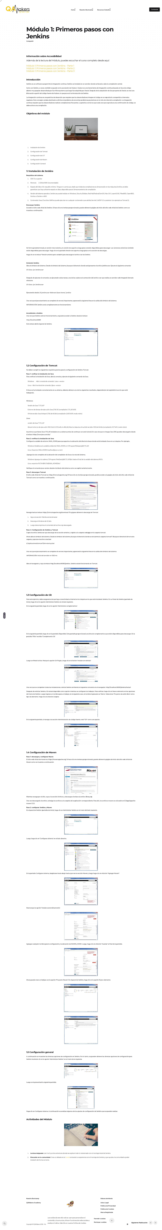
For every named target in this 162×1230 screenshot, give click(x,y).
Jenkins (49, 208)
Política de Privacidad (108, 1206)
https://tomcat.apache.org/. (58, 475)
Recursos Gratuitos (104, 10)
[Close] (111, 1220)
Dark (4, 616)
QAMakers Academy (33, 1202)
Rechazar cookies (100, 1222)
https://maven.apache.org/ (57, 759)
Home (73, 10)
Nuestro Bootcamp (86, 10)
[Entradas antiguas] (155, 1223)
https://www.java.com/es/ (41, 434)
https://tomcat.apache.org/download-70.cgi (58, 512)
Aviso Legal (105, 1202)
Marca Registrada (107, 1212)
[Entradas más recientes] (151, 1223)
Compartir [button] (29, 41)
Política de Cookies (107, 1209)
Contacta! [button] (154, 9)
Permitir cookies (100, 1218)
